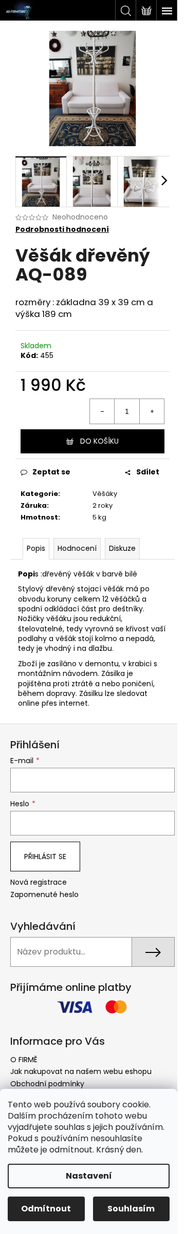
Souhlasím (131, 1209)
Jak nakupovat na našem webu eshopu (81, 1071)
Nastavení (89, 1176)
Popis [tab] (36, 548)
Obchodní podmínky (47, 1084)
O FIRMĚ (24, 1059)
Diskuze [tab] (122, 548)
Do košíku (99, 441)
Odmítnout (46, 1209)
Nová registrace (38, 882)
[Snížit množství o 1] (102, 411)
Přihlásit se (45, 856)
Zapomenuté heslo (44, 895)
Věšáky (104, 494)
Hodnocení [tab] (77, 548)
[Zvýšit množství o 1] (151, 411)
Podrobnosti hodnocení (62, 229)
